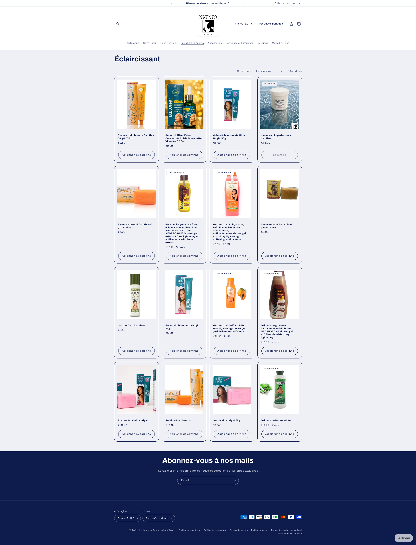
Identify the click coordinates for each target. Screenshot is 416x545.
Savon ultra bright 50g (226, 420)
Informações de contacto (289, 533)
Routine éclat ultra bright (133, 420)
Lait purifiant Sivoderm (131, 325)
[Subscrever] (235, 481)
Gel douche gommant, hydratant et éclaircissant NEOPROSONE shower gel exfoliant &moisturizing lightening (277, 331)
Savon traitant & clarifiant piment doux (276, 226)
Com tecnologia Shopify (164, 530)
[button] (118, 24)
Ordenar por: (244, 71)
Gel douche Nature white (276, 420)
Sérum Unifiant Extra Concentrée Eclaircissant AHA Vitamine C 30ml (183, 138)
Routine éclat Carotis (178, 420)
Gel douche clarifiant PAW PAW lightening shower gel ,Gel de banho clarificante (229, 328)
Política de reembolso (189, 530)
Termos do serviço (239, 530)
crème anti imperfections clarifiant (276, 136)
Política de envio (259, 530)
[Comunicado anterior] (171, 3)
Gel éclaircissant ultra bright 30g (182, 327)
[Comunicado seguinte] (244, 3)
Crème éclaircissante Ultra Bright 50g (229, 136)
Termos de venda (279, 530)
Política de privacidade (215, 530)
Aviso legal (296, 530)
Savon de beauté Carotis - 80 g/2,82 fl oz (135, 226)
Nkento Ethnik (145, 530)
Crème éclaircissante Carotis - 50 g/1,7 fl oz (136, 136)
